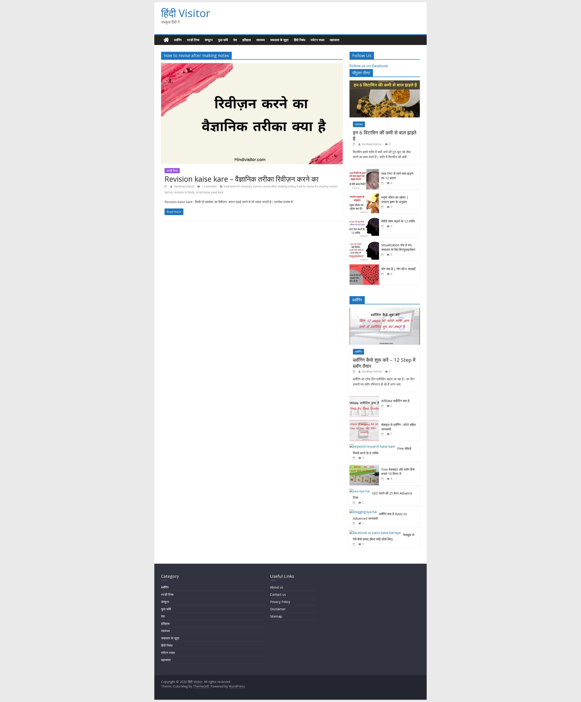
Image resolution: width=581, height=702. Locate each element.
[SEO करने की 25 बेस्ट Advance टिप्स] (360, 491)
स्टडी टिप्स (193, 40)
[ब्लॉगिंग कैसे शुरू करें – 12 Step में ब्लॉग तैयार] (385, 310)
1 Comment (209, 186)
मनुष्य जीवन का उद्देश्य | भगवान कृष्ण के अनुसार (394, 199)
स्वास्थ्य (260, 40)
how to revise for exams (312, 186)
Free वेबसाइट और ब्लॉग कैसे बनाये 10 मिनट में (397, 471)
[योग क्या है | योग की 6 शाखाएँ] (364, 267)
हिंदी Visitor (185, 13)
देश (235, 40)
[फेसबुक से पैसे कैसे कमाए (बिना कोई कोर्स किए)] (375, 533)
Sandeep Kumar (184, 186)
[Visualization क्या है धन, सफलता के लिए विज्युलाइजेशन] (364, 243)
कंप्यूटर (209, 40)
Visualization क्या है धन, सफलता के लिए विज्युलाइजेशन (398, 247)
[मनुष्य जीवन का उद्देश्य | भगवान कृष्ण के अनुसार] (364, 195)
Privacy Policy (280, 602)
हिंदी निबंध (299, 40)
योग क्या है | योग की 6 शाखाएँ (398, 269)
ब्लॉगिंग (178, 40)
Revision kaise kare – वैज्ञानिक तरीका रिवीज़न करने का (241, 179)
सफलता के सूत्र (279, 40)
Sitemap (276, 616)
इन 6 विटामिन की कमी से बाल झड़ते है (384, 135)
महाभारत (334, 40)
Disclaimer (278, 609)
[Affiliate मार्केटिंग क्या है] (364, 399)
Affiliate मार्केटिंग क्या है (395, 401)
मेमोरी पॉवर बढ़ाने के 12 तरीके (398, 221)
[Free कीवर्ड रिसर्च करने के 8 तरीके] (372, 446)
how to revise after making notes (274, 186)
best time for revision (237, 186)
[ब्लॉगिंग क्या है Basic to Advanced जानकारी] (363, 512)
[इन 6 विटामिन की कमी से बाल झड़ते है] (385, 83)
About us (276, 587)
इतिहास (246, 40)
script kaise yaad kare (210, 192)
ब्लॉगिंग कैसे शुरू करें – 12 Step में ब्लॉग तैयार (384, 362)
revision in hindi (184, 192)
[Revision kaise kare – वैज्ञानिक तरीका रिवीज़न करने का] (252, 65)
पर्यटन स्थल (317, 40)
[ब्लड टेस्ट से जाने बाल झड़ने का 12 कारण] (364, 171)
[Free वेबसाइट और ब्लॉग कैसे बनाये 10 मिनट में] (364, 467)
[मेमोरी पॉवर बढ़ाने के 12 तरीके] (364, 219)
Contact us (278, 594)
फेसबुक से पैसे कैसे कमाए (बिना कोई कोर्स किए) (383, 537)
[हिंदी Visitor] (166, 40)
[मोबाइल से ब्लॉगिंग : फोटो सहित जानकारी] (364, 422)
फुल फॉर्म (223, 40)
